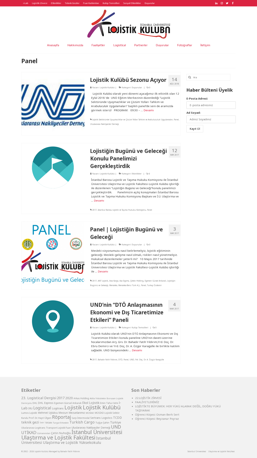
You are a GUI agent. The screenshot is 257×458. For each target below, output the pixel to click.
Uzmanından (43, 433)
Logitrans (58, 408)
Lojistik (73, 407)
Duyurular (137, 87)
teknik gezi (30, 422)
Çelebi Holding (137, 280)
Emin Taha (106, 403)
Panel (176, 119)
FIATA (115, 403)
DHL (35, 403)
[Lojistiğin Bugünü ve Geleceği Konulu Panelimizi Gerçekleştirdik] (53, 167)
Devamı (149, 110)
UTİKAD (28, 432)
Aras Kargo (113, 280)
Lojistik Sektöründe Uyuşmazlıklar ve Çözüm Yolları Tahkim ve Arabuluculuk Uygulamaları (132, 119)
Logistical (42, 407)
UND (132, 359)
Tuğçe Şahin (102, 422)
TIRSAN (48, 422)
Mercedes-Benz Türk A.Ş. (129, 285)
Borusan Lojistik (115, 398)
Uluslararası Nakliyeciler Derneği (104, 124)
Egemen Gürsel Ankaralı (155, 280)
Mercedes (113, 285)
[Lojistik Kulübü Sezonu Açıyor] (52, 103)
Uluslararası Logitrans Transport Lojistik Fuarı (46, 427)
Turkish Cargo (82, 422)
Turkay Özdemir (154, 285)
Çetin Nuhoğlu (61, 433)
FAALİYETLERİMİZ (147, 402)
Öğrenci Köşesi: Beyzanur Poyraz (157, 418)
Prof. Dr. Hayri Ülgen (40, 418)
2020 (69, 398)
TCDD (117, 417)
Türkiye (115, 422)
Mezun (63, 412)
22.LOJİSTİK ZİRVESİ (148, 398)
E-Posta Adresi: (197, 98)
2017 (94, 210)
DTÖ (120, 359)
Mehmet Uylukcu (48, 412)
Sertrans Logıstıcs (101, 418)
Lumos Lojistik (29, 412)
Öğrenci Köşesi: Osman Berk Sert (157, 414)
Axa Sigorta (124, 280)
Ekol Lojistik (90, 402)
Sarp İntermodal (81, 418)
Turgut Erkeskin (61, 422)
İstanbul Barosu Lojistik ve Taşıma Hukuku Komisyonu (122, 210)
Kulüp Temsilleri (140, 327)
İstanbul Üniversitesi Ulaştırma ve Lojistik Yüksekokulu (66, 440)
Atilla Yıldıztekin (98, 398)
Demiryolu (26, 403)
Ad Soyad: (193, 112)
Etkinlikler (137, 173)
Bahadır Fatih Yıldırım (107, 359)
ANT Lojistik (103, 280)
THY (42, 422)
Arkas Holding (81, 398)
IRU (30, 408)
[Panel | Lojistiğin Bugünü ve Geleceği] (52, 253)
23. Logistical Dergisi (38, 397)
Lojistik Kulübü (107, 87)
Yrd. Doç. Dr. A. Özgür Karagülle (149, 359)
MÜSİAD (90, 412)
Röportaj (61, 417)
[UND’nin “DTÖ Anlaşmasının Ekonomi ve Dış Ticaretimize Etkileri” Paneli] (53, 321)
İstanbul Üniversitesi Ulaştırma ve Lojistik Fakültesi (71, 434)
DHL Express (45, 403)
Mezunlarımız (77, 412)
